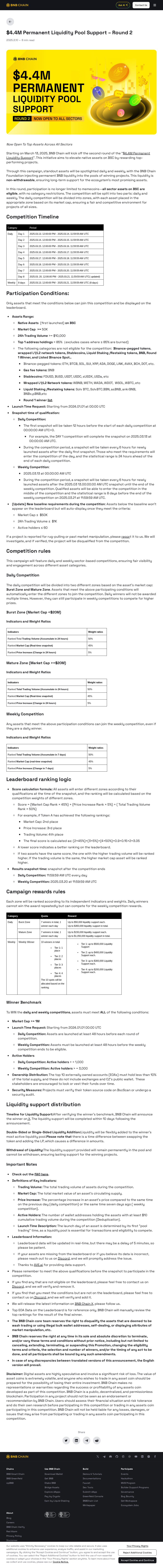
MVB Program (128, 1483)
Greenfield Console (93, 1496)
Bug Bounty (127, 1496)
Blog (8, 1518)
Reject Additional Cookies (137, 1552)
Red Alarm (11, 1531)
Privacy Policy (14, 1536)
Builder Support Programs (135, 1487)
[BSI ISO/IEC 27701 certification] (64, 1514)
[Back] (10, 22)
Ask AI (121, 5)
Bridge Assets (52, 1487)
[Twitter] (66, 1440)
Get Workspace (129, 1501)
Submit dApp (90, 1492)
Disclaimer (11, 1540)
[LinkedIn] (76, 1440)
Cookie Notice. (61, 1561)
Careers (10, 1522)
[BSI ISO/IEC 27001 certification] (50, 1514)
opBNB (10, 1483)
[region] (81, 1554)
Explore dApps (52, 1492)
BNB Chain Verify (15, 1527)
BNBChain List (90, 1501)
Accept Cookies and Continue (137, 1560)
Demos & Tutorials (92, 1474)
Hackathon (127, 1478)
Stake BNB (50, 1483)
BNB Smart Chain (15, 1474)
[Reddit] (97, 1440)
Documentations (92, 1478)
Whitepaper (89, 1505)
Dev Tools (88, 1487)
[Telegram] (86, 1440)
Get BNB (49, 1478)
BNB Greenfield (14, 1478)
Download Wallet (54, 1474)
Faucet (86, 1483)
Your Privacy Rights (137, 1545)
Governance (127, 1492)
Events (124, 1474)
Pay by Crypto (52, 1496)
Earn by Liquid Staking (57, 1501)
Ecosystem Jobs (130, 1505)
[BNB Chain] (17, 5)
